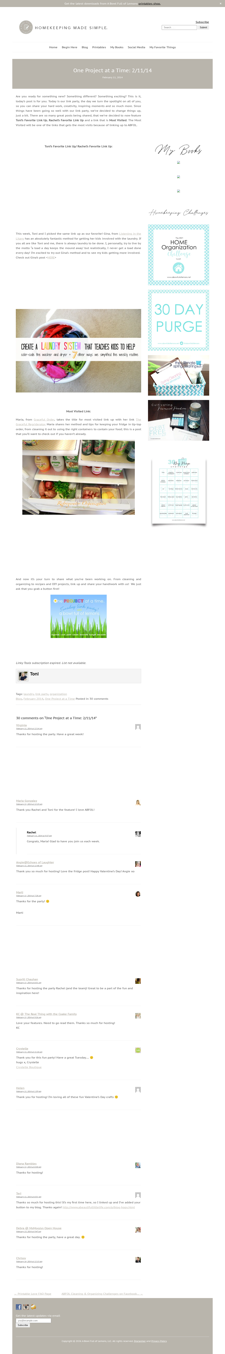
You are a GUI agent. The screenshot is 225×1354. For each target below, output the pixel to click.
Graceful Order (44, 419)
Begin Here (69, 47)
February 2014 (33, 698)
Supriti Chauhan (27, 979)
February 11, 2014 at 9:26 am (28, 1017)
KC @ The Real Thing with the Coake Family (46, 1014)
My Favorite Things (163, 47)
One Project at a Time (60, 698)
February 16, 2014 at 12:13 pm (29, 1261)
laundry (29, 694)
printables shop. (150, 3)
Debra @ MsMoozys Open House (39, 1228)
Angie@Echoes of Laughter (35, 862)
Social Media (136, 47)
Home (53, 47)
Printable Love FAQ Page (32, 1293)
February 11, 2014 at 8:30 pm (28, 1167)
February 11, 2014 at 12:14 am (29, 728)
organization (58, 694)
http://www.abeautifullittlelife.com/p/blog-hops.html (99, 1207)
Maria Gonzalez (26, 800)
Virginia (21, 725)
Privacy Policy (159, 1341)
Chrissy (21, 1258)
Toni (34, 674)
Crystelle (22, 1048)
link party (41, 694)
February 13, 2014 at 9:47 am (28, 1231)
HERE (51, 257)
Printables (99, 47)
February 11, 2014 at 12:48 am (29, 866)
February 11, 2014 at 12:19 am (29, 804)
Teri (18, 1193)
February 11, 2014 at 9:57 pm (39, 836)
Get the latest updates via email (38, 1315)
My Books (116, 47)
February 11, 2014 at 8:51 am (28, 983)
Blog (85, 47)
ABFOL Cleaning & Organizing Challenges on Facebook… (102, 1293)
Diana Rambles (26, 1163)
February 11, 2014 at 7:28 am (28, 896)
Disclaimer (140, 1341)
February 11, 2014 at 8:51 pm (28, 1197)
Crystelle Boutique (29, 1067)
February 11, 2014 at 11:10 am (29, 1052)
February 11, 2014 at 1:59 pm (28, 1091)
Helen (20, 1088)
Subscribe (202, 22)
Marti (19, 892)
